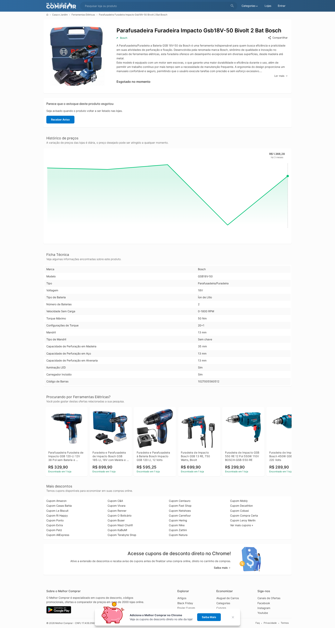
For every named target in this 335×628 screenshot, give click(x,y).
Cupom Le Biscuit (57, 510)
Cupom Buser (116, 520)
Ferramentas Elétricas (83, 14)
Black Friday (185, 603)
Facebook (263, 603)
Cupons (221, 608)
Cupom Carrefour (180, 515)
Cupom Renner (117, 510)
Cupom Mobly (239, 500)
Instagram (263, 608)
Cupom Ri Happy (57, 515)
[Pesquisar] (232, 6)
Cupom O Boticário (119, 515)
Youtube (262, 612)
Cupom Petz (54, 530)
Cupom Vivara (116, 505)
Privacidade (270, 623)
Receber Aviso (60, 119)
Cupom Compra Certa (244, 515)
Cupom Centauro (179, 500)
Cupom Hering (178, 520)
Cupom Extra (54, 525)
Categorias (223, 603)
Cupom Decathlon (241, 505)
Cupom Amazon (56, 500)
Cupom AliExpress (57, 535)
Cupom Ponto (55, 520)
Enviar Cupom (186, 608)
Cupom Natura (178, 535)
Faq (258, 623)
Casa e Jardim (60, 14)
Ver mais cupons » (241, 525)
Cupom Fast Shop (180, 505)
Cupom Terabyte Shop (122, 535)
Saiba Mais (209, 617)
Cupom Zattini (178, 530)
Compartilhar (280, 37)
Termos (285, 623)
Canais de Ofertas (268, 598)
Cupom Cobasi (239, 510)
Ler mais (279, 75)
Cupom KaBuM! (117, 530)
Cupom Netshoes (180, 510)
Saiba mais (221, 567)
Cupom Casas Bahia (59, 505)
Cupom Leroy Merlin (243, 520)
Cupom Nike (177, 525)
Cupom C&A (115, 500)
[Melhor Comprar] (62, 6)
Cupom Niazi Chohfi (120, 525)
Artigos (181, 598)
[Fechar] (234, 617)
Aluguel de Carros (227, 598)
